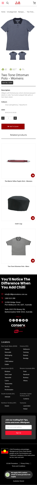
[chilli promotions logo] (17, 3)
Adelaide (7, 397)
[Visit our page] (10, 320)
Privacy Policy (25, 463)
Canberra (26, 399)
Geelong (25, 352)
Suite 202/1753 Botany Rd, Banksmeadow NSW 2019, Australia (18, 310)
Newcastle (8, 352)
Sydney (7, 349)
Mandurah (26, 374)
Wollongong (8, 355)
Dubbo (7, 364)
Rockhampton (9, 389)
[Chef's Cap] (18, 220)
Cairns (7, 380)
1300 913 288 (10, 298)
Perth (25, 371)
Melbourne (26, 349)
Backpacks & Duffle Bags (21, 12)
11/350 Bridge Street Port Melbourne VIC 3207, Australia (18, 303)
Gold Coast (8, 374)
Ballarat (25, 355)
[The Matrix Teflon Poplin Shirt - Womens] (18, 177)
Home (3, 12)
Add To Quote (13, 126)
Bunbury (25, 377)
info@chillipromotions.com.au (16, 294)
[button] (33, 175)
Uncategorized (12, 12)
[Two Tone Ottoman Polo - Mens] (18, 262)
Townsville (8, 377)
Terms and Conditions (18, 466)
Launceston (26, 406)
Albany (25, 380)
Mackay (7, 386)
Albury (7, 358)
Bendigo (25, 358)
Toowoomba (8, 383)
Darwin (7, 406)
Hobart (25, 409)
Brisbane (7, 371)
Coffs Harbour (9, 361)
